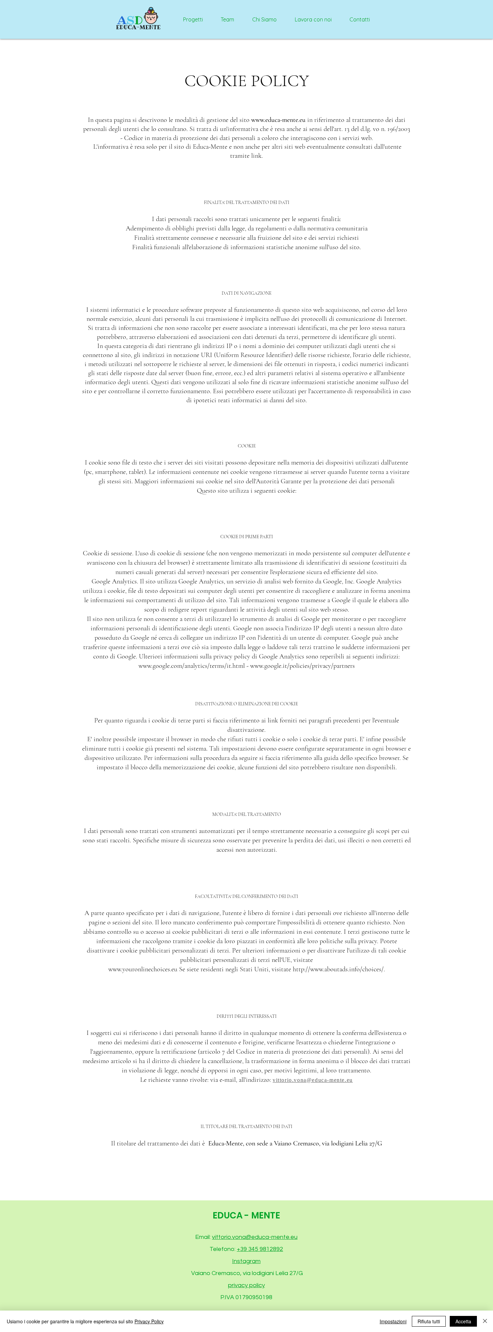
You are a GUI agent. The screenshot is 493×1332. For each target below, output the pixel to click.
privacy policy (246, 1285)
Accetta (463, 1321)
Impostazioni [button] (393, 1321)
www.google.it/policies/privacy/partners (302, 666)
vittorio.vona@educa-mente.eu (254, 1237)
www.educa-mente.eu (278, 120)
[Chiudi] (485, 1321)
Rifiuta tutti (429, 1321)
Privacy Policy (149, 1321)
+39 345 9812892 (260, 1249)
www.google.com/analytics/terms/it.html (192, 666)
